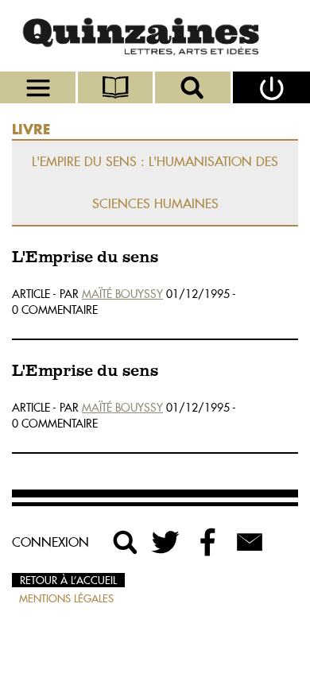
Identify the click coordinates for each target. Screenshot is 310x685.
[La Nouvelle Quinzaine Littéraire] (155, 36)
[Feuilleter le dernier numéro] (117, 87)
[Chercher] (194, 87)
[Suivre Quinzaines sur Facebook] (208, 542)
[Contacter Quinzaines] (249, 542)
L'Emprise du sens (85, 258)
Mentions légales (66, 598)
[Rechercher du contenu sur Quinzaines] (125, 542)
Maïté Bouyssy (122, 294)
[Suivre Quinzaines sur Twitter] (167, 542)
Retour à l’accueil (68, 580)
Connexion (50, 542)
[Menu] (39, 87)
